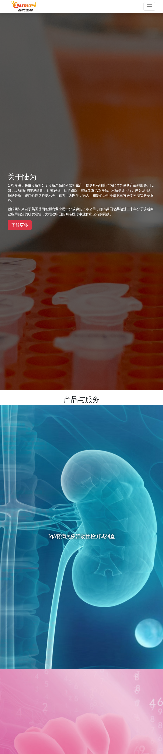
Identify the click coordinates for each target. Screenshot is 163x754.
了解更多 (19, 225)
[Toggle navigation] (149, 6)
